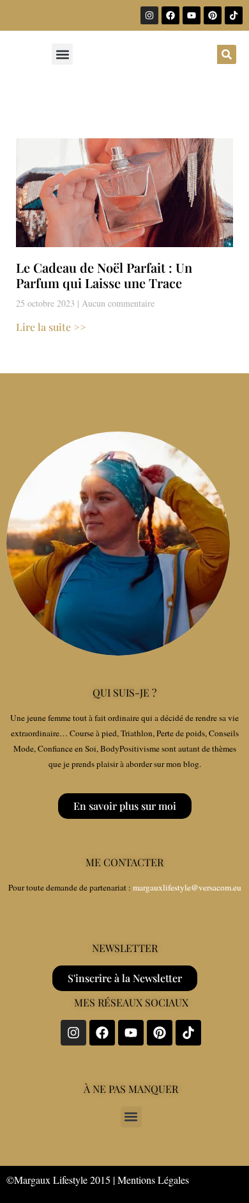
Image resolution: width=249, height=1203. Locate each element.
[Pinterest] (213, 15)
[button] (62, 54)
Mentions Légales (153, 1179)
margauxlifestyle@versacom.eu (187, 887)
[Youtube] (191, 15)
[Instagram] (149, 15)
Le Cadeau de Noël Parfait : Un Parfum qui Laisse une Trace (104, 275)
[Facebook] (170, 15)
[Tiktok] (234, 15)
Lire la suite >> (51, 327)
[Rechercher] (226, 54)
